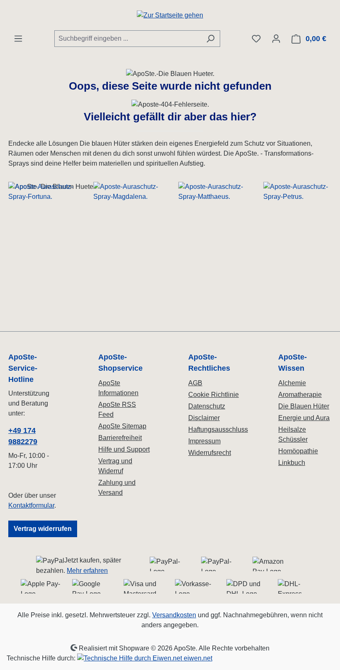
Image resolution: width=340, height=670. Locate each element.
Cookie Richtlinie (213, 394)
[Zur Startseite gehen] (170, 15)
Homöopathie (298, 451)
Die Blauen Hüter (303, 406)
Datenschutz (206, 406)
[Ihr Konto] (276, 38)
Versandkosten (174, 615)
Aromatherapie (300, 394)
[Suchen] (210, 38)
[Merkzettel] (256, 38)
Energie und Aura (304, 417)
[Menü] (18, 38)
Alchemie (292, 382)
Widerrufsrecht (209, 452)
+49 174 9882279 (22, 436)
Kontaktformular (31, 505)
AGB (195, 382)
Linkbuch (291, 462)
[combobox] (127, 38)
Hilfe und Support (124, 449)
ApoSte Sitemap (122, 426)
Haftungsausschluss (218, 429)
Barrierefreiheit (120, 437)
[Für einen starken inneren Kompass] (42, 252)
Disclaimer (204, 417)
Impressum (204, 441)
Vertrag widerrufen (43, 528)
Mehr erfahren (87, 570)
